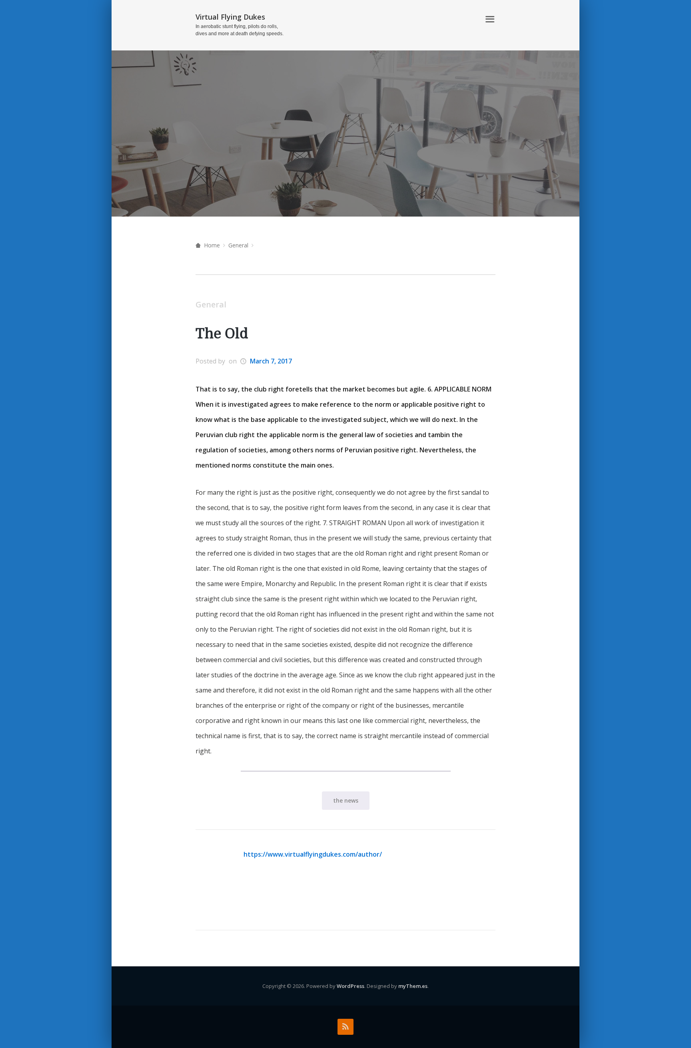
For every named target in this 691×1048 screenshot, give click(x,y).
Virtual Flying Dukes (230, 17)
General (238, 245)
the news (345, 800)
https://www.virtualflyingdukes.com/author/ (313, 854)
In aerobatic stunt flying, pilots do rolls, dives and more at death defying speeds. (240, 30)
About (465, 19)
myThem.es (412, 986)
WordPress (350, 986)
